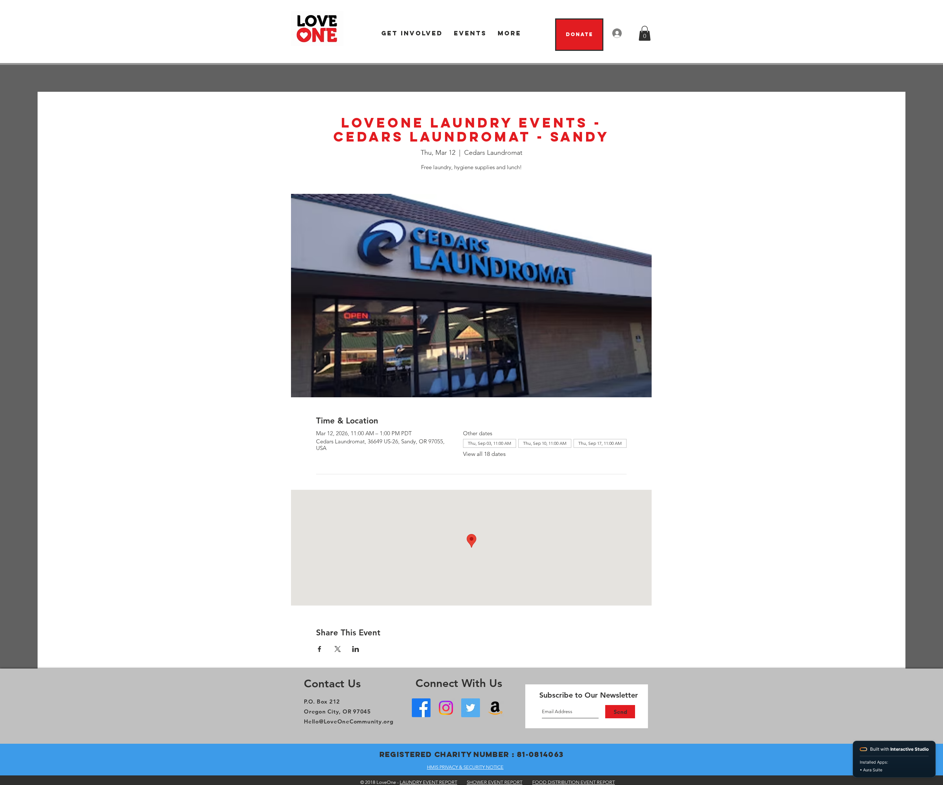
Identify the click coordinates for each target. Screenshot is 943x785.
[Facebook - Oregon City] (421, 707)
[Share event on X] (337, 649)
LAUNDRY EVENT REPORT (428, 782)
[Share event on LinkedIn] (355, 649)
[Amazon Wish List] (495, 707)
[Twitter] (470, 707)
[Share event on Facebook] (319, 649)
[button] (412, 33)
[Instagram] (446, 707)
